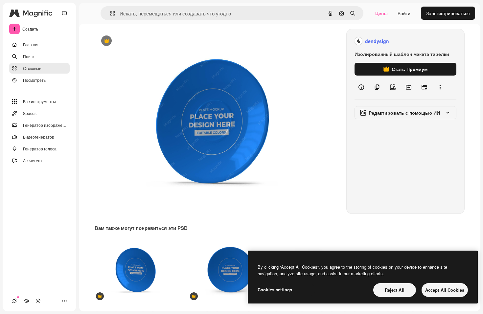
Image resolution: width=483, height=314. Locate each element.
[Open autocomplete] (110, 13)
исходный (138, 41)
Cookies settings (275, 289)
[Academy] (26, 301)
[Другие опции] (440, 87)
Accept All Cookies (444, 290)
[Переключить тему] (38, 301)
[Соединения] (14, 301)
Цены (381, 13)
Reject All (394, 290)
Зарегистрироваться (448, 13)
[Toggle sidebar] (64, 13)
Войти (404, 13)
